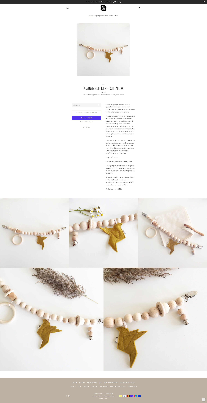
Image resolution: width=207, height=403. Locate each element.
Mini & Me (110, 393)
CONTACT (72, 386)
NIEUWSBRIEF (104, 386)
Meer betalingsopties (86, 122)
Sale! (100, 382)
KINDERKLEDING (132, 386)
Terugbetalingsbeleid (127, 382)
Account (82, 382)
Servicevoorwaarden (111, 382)
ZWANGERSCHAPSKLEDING (118, 386)
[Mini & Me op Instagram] (69, 396)
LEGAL (79, 386)
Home (91, 16)
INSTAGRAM (94, 386)
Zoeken (75, 382)
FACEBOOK (86, 386)
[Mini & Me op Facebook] (66, 396)
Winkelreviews (92, 382)
